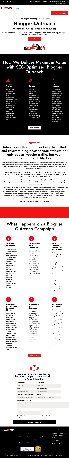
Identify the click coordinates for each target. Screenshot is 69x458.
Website (39, 394)
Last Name (40, 382)
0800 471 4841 (62, 3)
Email (19, 388)
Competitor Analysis (10, 85)
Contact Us (44, 440)
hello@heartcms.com (58, 1)
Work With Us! (34, 39)
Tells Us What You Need (25, 400)
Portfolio (44, 437)
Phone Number (42, 388)
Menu (18, 8)
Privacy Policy (30, 442)
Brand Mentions (55, 85)
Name (19, 410)
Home (20, 434)
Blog (20, 442)
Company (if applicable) (25, 394)
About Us (31, 1)
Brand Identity (37, 437)
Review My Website (59, 13)
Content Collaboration (34, 85)
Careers (37, 1)
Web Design (22, 437)
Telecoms (36, 434)
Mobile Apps (30, 434)
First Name (21, 382)
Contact (44, 1)
